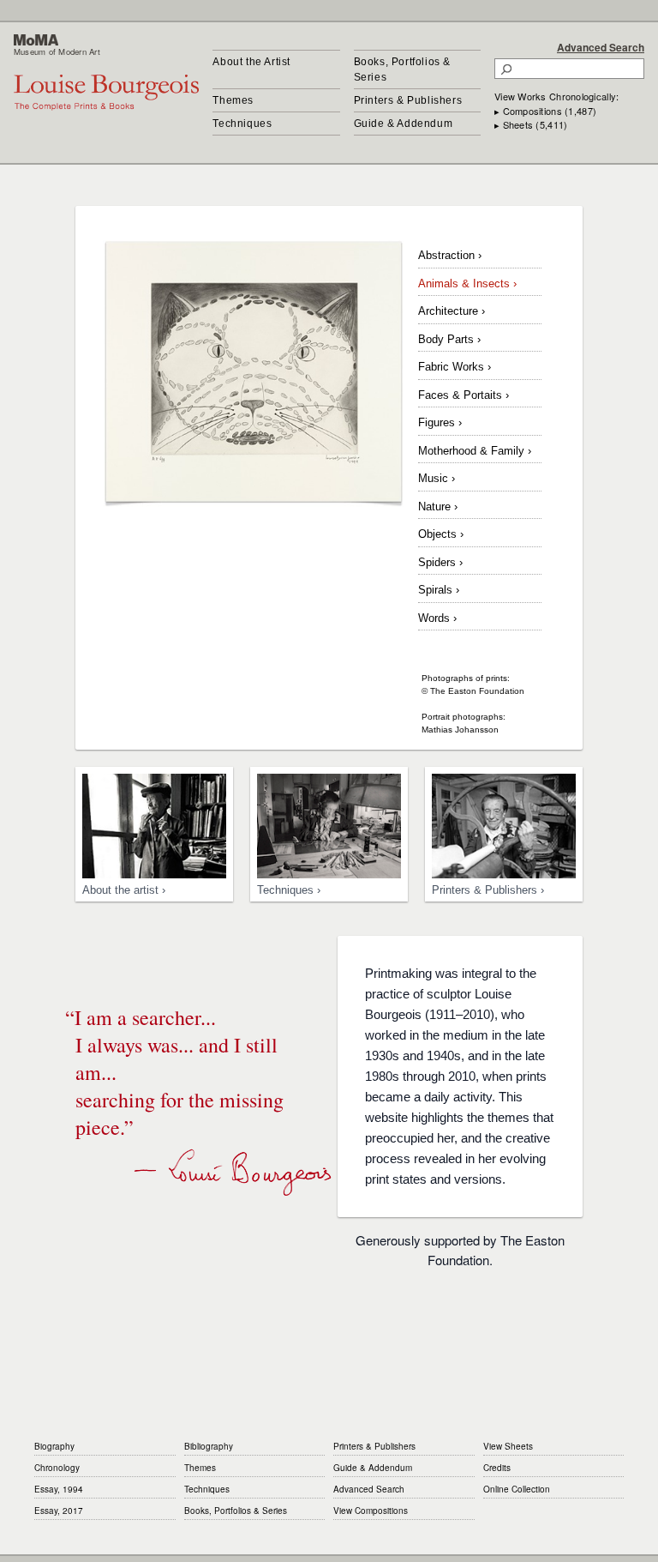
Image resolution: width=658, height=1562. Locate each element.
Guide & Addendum (403, 124)
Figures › (440, 422)
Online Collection (516, 1489)
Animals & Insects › (467, 283)
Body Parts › (449, 339)
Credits (497, 1468)
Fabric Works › (454, 366)
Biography (54, 1446)
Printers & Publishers (408, 100)
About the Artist (251, 62)
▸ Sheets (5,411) (530, 124)
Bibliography (208, 1446)
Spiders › (440, 562)
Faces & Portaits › (463, 395)
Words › (437, 618)
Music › (436, 478)
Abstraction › (450, 255)
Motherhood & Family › (474, 450)
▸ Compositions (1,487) (545, 111)
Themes (233, 100)
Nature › (438, 506)
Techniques (242, 124)
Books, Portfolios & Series (402, 69)
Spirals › (438, 589)
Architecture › (451, 311)
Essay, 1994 (58, 1489)
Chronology (57, 1468)
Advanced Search (600, 47)
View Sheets (508, 1446)
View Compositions (370, 1511)
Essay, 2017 (58, 1511)
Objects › (441, 534)
